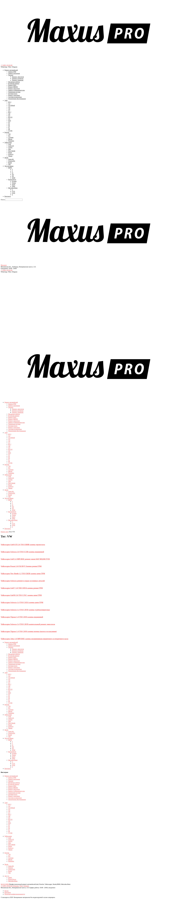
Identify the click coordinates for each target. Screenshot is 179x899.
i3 (12, 173)
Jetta (9, 149)
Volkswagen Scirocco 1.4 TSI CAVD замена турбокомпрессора (25, 610)
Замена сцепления (14, 73)
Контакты (7, 196)
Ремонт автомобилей (11, 70)
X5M (13, 178)
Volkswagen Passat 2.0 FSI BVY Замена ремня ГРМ (21, 566)
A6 (9, 109)
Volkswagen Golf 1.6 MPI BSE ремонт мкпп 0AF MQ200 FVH (25, 559)
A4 (9, 104)
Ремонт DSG (12, 85)
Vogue (14, 183)
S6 (9, 125)
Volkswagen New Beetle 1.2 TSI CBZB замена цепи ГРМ (23, 574)
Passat (10, 152)
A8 (9, 114)
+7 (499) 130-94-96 (6, 65)
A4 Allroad (11, 105)
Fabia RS (11, 159)
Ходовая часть (12, 93)
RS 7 (9, 112)
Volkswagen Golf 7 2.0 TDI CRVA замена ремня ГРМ (22, 588)
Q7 (9, 122)
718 (9, 134)
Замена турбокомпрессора (16, 90)
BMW (10, 168)
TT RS (10, 131)
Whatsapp (16, 886)
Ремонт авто (5, 532)
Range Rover (12, 179)
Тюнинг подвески (17, 78)
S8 (9, 129)
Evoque (14, 181)
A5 (9, 107)
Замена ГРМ (12, 72)
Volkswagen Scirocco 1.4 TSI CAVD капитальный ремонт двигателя (28, 624)
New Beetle (11, 151)
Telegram (26, 886)
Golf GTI (11, 146)
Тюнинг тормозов (17, 80)
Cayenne (10, 137)
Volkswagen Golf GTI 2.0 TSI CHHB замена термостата (23, 545)
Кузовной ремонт (13, 83)
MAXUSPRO (5, 884)
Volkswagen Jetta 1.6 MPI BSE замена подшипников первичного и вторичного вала (34, 639)
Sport (13, 184)
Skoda (6, 157)
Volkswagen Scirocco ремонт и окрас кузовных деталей (23, 581)
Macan (10, 139)
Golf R (10, 147)
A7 (9, 110)
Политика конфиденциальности (14, 894)
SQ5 (9, 120)
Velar (13, 186)
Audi (5, 100)
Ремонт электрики (14, 95)
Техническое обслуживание (17, 99)
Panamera (11, 141)
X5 (13, 176)
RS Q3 (10, 117)
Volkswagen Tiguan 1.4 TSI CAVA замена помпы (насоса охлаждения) (29, 631)
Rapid (10, 162)
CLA (13, 191)
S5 (9, 124)
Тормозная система (14, 92)
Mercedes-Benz (12, 188)
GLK (13, 193)
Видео (6, 891)
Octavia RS (11, 161)
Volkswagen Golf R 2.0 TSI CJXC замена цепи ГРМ (21, 595)
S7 (9, 127)
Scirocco (10, 154)
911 (9, 136)
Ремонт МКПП (13, 87)
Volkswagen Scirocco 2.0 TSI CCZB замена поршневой (22, 552)
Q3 (9, 115)
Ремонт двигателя (14, 88)
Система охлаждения (15, 97)
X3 (13, 174)
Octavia (10, 868)
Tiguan (10, 156)
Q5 (9, 119)
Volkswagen (8, 142)
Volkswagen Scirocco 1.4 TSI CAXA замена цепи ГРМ (22, 602)
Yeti (9, 164)
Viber (21, 886)
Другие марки (8, 166)
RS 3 (9, 102)
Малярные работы (14, 82)
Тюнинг (10, 75)
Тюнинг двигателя (18, 77)
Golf (9, 144)
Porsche (6, 132)
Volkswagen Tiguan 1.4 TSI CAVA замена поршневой (22, 617)
